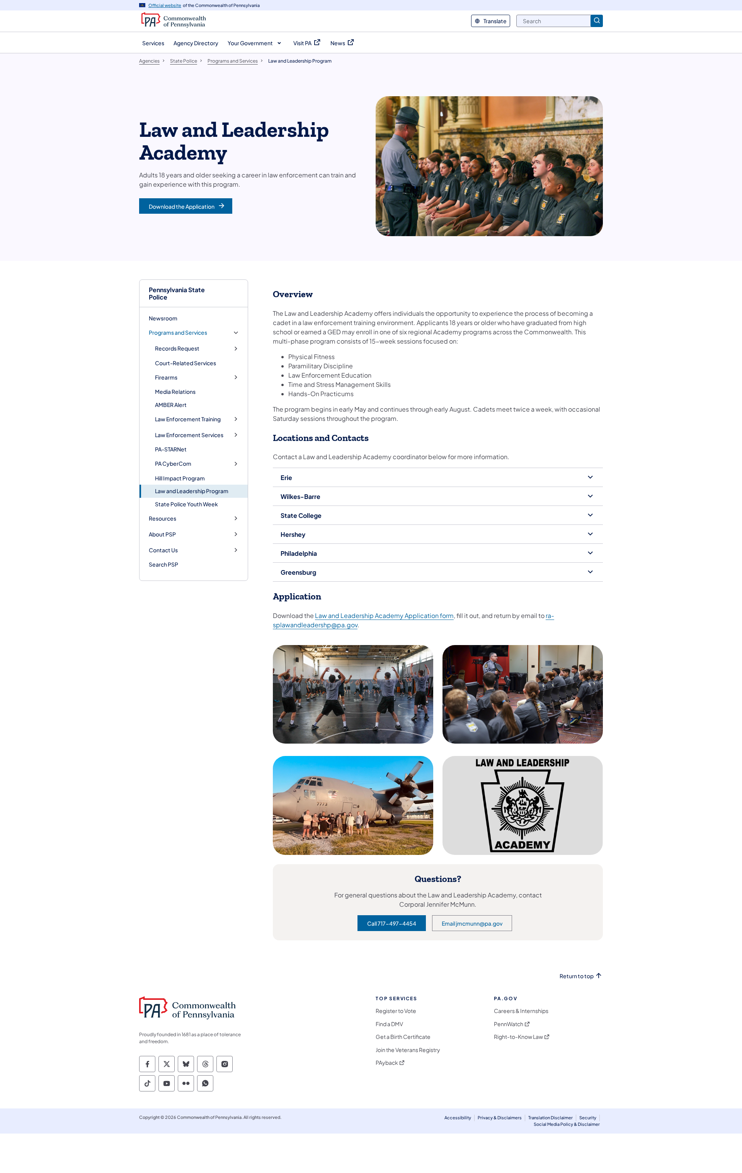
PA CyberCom (173, 463)
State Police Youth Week (186, 504)
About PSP (162, 534)
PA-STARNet (171, 449)
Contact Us (163, 550)
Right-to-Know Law (518, 1036)
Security (587, 1117)
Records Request (177, 348)
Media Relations (175, 391)
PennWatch (508, 1024)
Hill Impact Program (180, 478)
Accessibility (457, 1117)
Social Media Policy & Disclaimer (567, 1124)
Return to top (577, 976)
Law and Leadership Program (191, 490)
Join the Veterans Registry (408, 1050)
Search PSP (163, 564)
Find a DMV (389, 1024)
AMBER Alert (171, 404)
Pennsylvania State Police (177, 293)
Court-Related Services (185, 362)
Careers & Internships (521, 1011)
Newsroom (163, 318)
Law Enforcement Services (189, 435)
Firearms (166, 377)
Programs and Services (178, 332)
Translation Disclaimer (550, 1117)
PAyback (387, 1062)
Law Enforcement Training (188, 419)
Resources (162, 518)
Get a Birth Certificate (403, 1036)
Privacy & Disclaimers (500, 1117)
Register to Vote (396, 1011)
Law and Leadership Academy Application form (384, 615)
